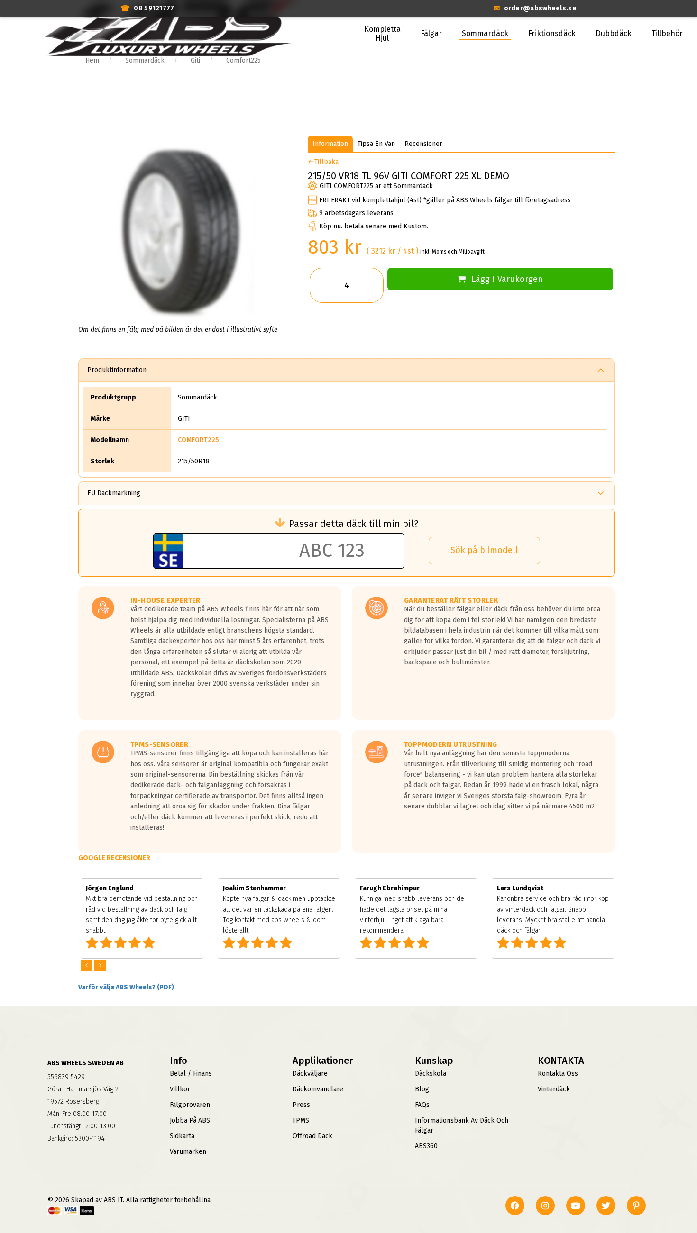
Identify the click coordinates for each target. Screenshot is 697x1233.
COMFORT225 (198, 440)
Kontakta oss (558, 1074)
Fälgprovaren (190, 1105)
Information (330, 144)
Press (301, 1105)
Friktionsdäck (552, 33)
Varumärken (188, 1152)
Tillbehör (667, 33)
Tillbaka (326, 162)
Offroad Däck (312, 1136)
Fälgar (431, 33)
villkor (180, 1089)
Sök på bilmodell (484, 550)
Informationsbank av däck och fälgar (461, 1125)
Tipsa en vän (376, 144)
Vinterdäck (554, 1089)
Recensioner (423, 144)
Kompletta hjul (382, 34)
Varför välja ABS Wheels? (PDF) (126, 987)
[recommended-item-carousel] (87, 965)
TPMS (301, 1120)
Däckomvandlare (318, 1089)
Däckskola (430, 1074)
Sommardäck (485, 33)
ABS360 (426, 1146)
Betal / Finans (191, 1074)
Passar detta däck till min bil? (354, 523)
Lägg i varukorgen (507, 279)
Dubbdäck (614, 33)
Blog (422, 1089)
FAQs (422, 1105)
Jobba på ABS (190, 1120)
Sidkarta (182, 1136)
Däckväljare (310, 1074)
